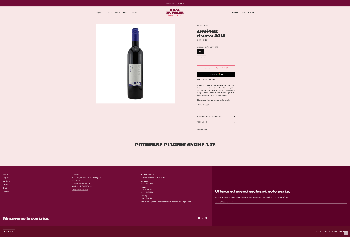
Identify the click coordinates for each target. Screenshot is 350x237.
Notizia (5, 184)
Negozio (6, 178)
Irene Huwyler (324, 231)
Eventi (5, 188)
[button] (99, 12)
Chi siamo (6, 181)
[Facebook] (199, 218)
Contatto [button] (76, 174)
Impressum (342, 231)
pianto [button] (5, 174)
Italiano (8, 231)
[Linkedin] (206, 218)
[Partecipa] (344, 201)
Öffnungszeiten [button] (148, 174)
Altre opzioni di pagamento (206, 79)
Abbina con (202, 122)
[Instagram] (202, 218)
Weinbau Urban (202, 25)
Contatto (6, 191)
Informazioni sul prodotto (209, 117)
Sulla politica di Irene (175, 3)
